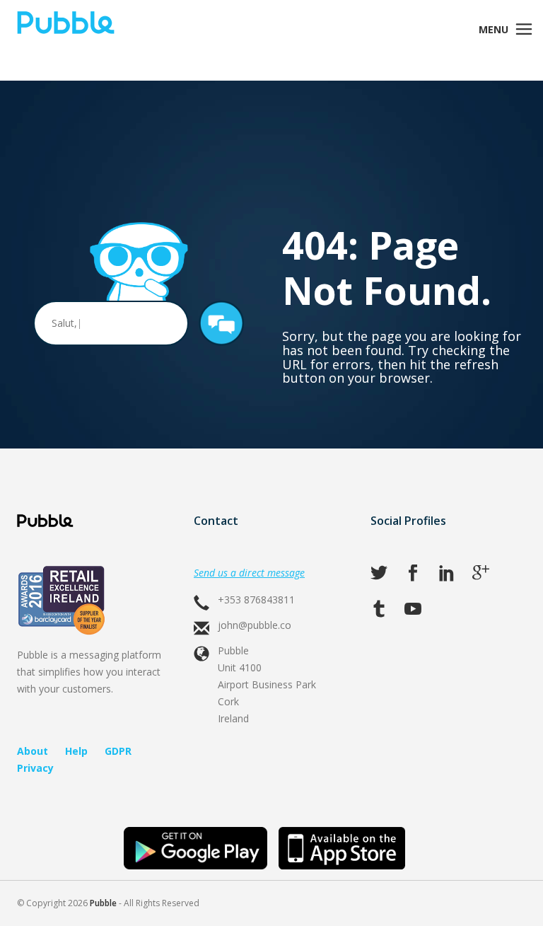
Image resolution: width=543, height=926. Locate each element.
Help (76, 751)
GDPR (118, 751)
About (32, 751)
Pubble (103, 903)
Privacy (35, 768)
